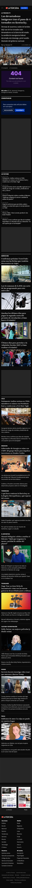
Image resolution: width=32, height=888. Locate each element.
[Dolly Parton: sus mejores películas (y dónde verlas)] (16, 641)
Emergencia (21, 90)
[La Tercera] (9, 807)
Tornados (15, 92)
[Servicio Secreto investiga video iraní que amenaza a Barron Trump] (16, 684)
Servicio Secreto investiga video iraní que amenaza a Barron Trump (15, 673)
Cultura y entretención (9, 626)
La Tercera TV (5, 13)
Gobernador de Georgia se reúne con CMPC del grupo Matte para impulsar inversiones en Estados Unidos (15, 451)
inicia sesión (8, 110)
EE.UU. (9, 90)
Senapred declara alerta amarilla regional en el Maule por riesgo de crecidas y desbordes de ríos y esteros (16, 188)
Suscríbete (20, 110)
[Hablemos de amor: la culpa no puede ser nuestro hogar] (16, 731)
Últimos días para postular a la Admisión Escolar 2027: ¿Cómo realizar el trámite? (14, 345)
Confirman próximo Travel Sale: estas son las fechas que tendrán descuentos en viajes (14, 261)
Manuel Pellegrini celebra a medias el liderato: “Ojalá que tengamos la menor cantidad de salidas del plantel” (16, 197)
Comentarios (14, 68)
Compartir (5, 68)
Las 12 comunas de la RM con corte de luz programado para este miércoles (15, 288)
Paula (3, 716)
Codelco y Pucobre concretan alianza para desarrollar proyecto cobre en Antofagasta (14, 485)
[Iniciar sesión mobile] (30, 8)
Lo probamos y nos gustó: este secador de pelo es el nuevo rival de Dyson (15, 751)
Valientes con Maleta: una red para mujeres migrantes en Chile (14, 744)
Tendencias (5, 491)
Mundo (3, 669)
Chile (3, 399)
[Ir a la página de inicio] (12, 8)
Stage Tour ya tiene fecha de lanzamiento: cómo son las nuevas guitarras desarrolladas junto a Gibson (16, 588)
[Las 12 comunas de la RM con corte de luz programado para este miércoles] (16, 301)
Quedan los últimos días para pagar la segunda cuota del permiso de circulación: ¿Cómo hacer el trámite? (14, 316)
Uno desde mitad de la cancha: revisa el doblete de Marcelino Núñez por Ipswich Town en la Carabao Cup (15, 576)
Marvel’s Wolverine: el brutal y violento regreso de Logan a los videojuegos (15, 620)
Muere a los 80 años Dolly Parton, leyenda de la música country (15, 663)
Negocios (4, 446)
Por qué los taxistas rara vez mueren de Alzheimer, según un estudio (13, 528)
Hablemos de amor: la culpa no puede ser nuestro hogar (15, 720)
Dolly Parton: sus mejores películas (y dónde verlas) (15, 630)
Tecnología (5, 583)
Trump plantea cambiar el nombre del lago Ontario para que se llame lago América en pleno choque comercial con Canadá (14, 698)
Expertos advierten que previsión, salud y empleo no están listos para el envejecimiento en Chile (16, 206)
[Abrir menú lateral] (2, 8)
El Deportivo (5, 534)
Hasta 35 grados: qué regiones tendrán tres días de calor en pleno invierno (15, 521)
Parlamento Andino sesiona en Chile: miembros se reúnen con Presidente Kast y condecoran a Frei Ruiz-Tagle (15, 180)
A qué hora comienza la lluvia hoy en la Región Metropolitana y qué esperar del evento (16, 496)
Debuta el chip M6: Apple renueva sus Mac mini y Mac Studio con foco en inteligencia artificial (15, 614)
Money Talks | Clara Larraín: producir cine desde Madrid (15, 213)
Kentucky (14, 90)
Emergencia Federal (6, 92)
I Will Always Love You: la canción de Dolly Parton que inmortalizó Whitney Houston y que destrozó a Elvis (15, 656)
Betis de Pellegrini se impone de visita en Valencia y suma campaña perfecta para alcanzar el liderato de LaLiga (13, 568)
